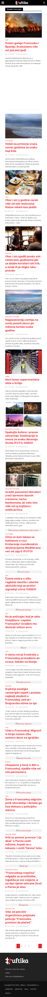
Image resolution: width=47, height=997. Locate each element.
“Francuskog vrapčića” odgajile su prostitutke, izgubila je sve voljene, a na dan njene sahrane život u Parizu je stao (23, 880)
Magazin (8, 253)
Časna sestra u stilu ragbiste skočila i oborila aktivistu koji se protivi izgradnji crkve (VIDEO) (21, 584)
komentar (21, 274)
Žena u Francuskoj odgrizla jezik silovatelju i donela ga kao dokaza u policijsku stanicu (23, 805)
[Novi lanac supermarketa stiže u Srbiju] (23, 361)
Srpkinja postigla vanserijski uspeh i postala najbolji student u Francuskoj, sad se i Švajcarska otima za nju (23, 696)
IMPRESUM (18, 989)
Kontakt (33, 989)
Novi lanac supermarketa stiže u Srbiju (22, 381)
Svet (6, 40)
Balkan (7, 762)
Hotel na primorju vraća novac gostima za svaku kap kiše (21, 147)
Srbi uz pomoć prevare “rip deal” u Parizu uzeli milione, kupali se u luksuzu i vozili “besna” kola (23, 843)
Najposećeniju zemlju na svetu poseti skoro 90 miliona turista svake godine (21, 325)
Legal (26, 989)
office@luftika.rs (18, 976)
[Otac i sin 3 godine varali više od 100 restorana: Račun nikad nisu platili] (23, 182)
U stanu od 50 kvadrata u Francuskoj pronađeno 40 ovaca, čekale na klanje (22, 658)
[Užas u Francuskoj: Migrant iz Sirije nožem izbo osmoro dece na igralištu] (23, 723)
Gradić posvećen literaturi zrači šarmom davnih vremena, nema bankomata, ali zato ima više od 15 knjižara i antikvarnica (23, 500)
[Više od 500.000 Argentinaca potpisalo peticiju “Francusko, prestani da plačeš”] (23, 905)
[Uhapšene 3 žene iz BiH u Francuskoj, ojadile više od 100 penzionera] (23, 758)
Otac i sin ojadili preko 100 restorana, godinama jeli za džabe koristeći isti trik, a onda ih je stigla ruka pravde (22, 263)
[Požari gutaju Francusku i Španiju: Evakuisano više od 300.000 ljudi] (23, 25)
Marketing (9, 989)
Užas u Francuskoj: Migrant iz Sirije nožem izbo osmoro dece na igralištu (23, 734)
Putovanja (9, 141)
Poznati (15, 870)
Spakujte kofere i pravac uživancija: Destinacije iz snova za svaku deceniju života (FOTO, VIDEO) (21, 437)
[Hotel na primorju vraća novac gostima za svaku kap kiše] (23, 126)
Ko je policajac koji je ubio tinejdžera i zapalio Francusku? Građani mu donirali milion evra (22, 622)
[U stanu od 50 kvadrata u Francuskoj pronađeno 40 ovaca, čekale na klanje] (23, 648)
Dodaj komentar (23, 54)
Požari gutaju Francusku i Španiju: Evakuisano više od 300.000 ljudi (22, 46)
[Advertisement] (23, 89)
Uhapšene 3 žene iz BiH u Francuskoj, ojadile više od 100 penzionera (23, 768)
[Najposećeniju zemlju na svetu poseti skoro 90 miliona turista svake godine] (23, 302)
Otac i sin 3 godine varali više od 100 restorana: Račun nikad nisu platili (21, 203)
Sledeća (40, 946)
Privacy (8, 993)
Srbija (7, 376)
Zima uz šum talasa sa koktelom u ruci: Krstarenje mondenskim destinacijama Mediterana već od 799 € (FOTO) (23, 544)
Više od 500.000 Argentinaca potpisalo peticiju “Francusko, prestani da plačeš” (20, 917)
